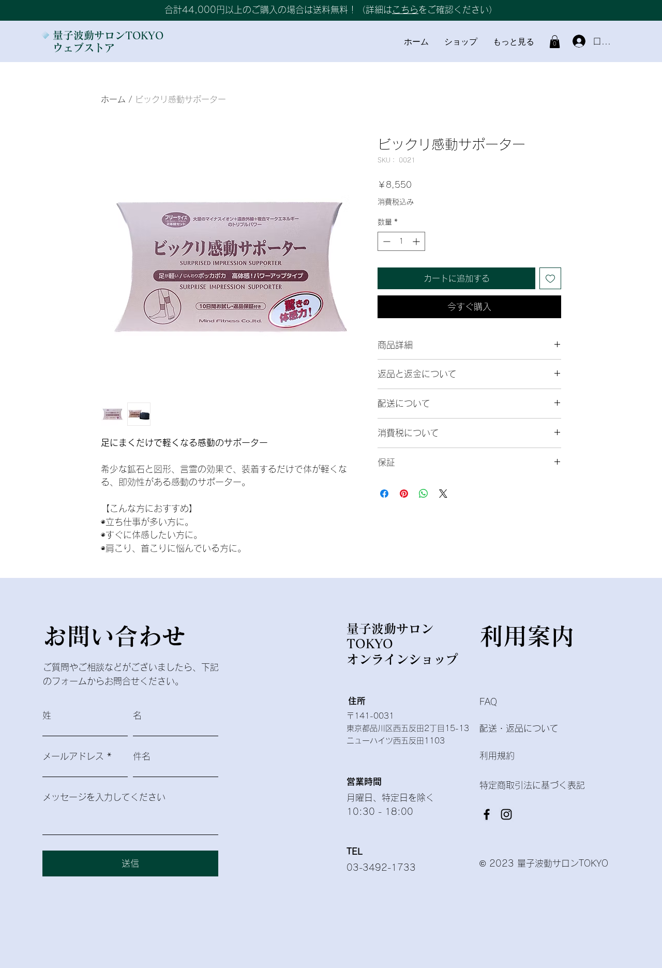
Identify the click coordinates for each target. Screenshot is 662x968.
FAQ (488, 701)
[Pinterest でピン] (404, 493)
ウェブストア (84, 47)
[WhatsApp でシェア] (423, 493)
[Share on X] (443, 493)
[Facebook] (486, 814)
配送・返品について (520, 728)
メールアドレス (73, 756)
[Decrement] (385, 241)
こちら (405, 9)
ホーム (113, 99)
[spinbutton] (401, 241)
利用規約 (497, 755)
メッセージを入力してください (104, 797)
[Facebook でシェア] (384, 493)
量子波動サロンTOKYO (108, 35)
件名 (142, 756)
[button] (554, 41)
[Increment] (417, 241)
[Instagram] (506, 814)
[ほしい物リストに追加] (550, 278)
